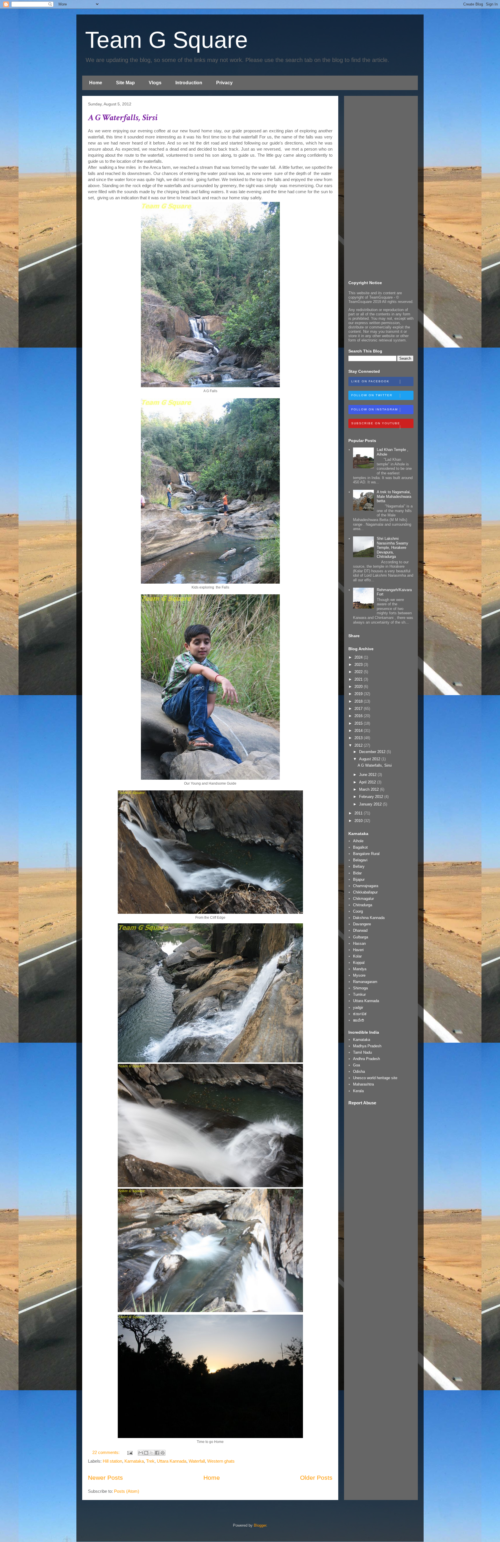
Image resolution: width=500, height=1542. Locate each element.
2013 (359, 738)
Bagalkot (360, 847)
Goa (356, 1065)
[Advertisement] (380, 187)
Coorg (358, 911)
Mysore (359, 975)
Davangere (362, 924)
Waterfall (197, 1461)
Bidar (357, 873)
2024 (359, 657)
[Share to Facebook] (157, 1453)
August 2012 (370, 759)
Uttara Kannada (171, 1461)
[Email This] (141, 1453)
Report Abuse (362, 1102)
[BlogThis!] (146, 1453)
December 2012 (373, 752)
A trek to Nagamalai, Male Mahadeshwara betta (394, 496)
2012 (359, 745)
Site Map (125, 82)
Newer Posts (105, 1477)
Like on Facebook (370, 381)
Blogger (260, 1525)
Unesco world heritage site (375, 1078)
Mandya (359, 969)
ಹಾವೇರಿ (358, 1020)
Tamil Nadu (362, 1052)
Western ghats (221, 1461)
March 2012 (369, 789)
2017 (359, 708)
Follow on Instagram (374, 409)
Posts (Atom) (126, 1491)
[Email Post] (129, 1452)
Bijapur (359, 879)
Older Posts (316, 1477)
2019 (359, 694)
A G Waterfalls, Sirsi (122, 117)
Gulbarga (360, 937)
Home (95, 82)
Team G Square (166, 40)
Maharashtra (363, 1084)
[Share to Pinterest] (163, 1453)
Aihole (358, 841)
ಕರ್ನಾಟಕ (360, 1014)
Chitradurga (362, 905)
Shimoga (360, 988)
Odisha (359, 1071)
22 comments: (106, 1452)
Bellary (359, 866)
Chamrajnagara (365, 886)
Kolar (357, 956)
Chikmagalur (363, 898)
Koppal (359, 962)
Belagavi (360, 860)
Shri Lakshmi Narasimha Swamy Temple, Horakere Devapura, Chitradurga (392, 547)
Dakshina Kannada (369, 918)
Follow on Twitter (371, 395)
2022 (359, 672)
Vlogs (155, 82)
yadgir (358, 1007)
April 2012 (368, 782)
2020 (359, 686)
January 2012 (371, 804)
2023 (359, 664)
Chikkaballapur (365, 892)
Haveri (358, 950)
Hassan (359, 943)
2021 (359, 679)
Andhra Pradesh (366, 1059)
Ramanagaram (365, 982)
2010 (359, 820)
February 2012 (371, 796)
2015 (359, 723)
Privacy (224, 82)
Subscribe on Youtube (375, 423)
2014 (359, 730)
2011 (359, 813)
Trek (150, 1461)
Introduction (188, 82)
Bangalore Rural (366, 854)
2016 (359, 716)
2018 (359, 701)
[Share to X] (152, 1453)
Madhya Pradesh (367, 1046)
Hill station (112, 1461)
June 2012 (368, 774)
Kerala (358, 1091)
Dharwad (360, 930)
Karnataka (134, 1461)
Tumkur (359, 994)
